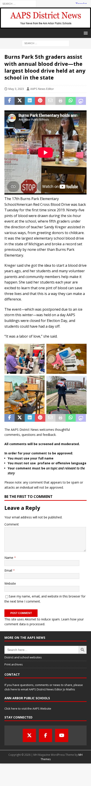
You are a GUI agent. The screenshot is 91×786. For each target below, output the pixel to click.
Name (9, 557)
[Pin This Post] (40, 101)
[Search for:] (18, 3)
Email (8, 570)
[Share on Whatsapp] (71, 101)
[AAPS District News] (45, 26)
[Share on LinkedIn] (30, 101)
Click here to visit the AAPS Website (27, 708)
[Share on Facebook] (9, 101)
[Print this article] (60, 101)
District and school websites (23, 657)
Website (10, 583)
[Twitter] (29, 735)
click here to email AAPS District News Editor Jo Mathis (39, 689)
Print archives (13, 664)
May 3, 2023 (16, 89)
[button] (85, 33)
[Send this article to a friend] (50, 101)
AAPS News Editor (42, 89)
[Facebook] (45, 735)
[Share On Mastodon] (81, 101)
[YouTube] (61, 735)
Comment (11, 524)
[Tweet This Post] (20, 101)
